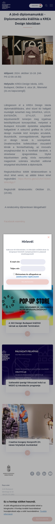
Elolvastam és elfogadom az (28, 274)
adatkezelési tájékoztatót (27, 277)
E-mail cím (15, 262)
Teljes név (14, 268)
